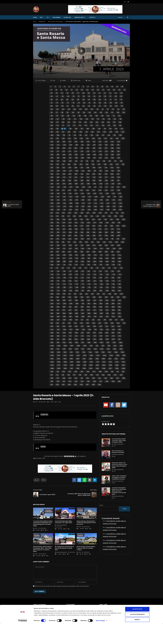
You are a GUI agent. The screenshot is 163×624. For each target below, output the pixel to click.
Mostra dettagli (100, 620)
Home (35, 17)
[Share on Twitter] (79, 480)
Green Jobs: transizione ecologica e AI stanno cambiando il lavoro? (119, 477)
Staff (36, 402)
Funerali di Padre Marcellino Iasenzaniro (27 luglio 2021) (63, 522)
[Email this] (89, 480)
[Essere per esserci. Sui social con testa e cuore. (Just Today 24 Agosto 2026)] (106, 466)
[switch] (59, 620)
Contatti (92, 17)
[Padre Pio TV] (36, 9)
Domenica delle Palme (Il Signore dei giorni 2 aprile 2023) (79, 494)
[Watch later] (124, 1)
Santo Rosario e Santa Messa (55, 21)
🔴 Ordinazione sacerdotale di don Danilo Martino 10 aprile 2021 (64, 548)
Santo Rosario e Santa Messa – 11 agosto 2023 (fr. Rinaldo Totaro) (86, 548)
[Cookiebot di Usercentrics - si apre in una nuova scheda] (22, 620)
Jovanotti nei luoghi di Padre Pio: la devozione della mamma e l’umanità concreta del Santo (119, 491)
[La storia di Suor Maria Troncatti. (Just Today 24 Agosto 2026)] (106, 442)
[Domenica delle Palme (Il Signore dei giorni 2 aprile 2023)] (94, 494)
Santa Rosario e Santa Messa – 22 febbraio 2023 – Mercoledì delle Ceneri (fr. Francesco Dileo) (42, 549)
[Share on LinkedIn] (95, 480)
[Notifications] (128, 1)
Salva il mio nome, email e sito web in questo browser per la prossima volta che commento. (62, 586)
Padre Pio (44, 414)
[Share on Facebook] (74, 480)
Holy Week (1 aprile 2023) (47, 494)
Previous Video (37, 490)
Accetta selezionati (137, 614)
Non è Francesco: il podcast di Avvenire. (118, 451)
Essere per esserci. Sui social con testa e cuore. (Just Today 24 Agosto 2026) (119, 465)
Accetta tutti (137, 609)
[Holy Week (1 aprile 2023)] (35, 494)
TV (47, 17)
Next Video (93, 490)
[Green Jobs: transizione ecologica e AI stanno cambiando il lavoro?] (106, 479)
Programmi (56, 17)
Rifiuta (137, 619)
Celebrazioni (42, 21)
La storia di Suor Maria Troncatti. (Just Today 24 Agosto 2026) (119, 440)
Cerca (101, 505)
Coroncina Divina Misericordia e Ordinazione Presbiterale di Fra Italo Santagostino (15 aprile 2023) (43, 523)
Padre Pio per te (79, 17)
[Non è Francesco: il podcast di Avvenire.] (106, 454)
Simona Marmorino (61, 525)
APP (41, 17)
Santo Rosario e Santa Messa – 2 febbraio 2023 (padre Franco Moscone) (86, 522)
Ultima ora (67, 17)
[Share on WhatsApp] (84, 480)
